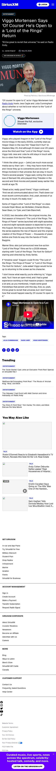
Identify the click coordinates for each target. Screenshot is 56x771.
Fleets (5, 575)
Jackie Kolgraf (10, 51)
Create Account (8, 597)
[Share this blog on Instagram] (8, 350)
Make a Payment (9, 600)
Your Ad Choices (8, 735)
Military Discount (9, 553)
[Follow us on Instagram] (2, 705)
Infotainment (7, 564)
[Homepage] (10, 4)
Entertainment (8, 14)
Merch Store (7, 662)
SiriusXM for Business (11, 578)
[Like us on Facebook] (2, 702)
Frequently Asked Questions (14, 688)
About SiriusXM (8, 622)
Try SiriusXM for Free (11, 549)
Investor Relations (9, 626)
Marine (5, 567)
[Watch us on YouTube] (2, 711)
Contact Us (7, 684)
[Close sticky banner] (53, 754)
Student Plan (7, 556)
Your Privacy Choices (10, 743)
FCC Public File (7, 747)
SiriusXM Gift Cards (10, 666)
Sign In (5, 593)
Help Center (7, 692)
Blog (4, 655)
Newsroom (6, 629)
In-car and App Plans (11, 546)
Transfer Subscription (11, 604)
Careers (5, 640)
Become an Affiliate (10, 633)
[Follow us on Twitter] (2, 708)
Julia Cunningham (10, 340)
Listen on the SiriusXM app (28, 766)
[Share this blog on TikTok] (17, 350)
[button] (52, 4)
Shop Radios (7, 560)
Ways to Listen (8, 659)
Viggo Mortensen (40, 340)
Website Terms (7, 723)
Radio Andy (7, 103)
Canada (5, 670)
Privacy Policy (7, 731)
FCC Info (5, 751)
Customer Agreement (10, 727)
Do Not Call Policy (8, 739)
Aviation (5, 571)
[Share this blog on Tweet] (13, 350)
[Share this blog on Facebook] (4, 350)
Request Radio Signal (11, 607)
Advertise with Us (9, 637)
